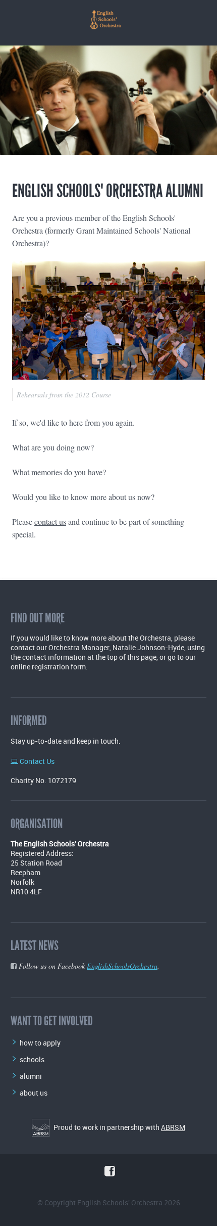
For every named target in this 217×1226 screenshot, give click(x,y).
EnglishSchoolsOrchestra (122, 966)
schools (32, 1059)
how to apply (40, 1043)
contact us (50, 521)
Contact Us (36, 761)
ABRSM (173, 1127)
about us (33, 1093)
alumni (31, 1076)
